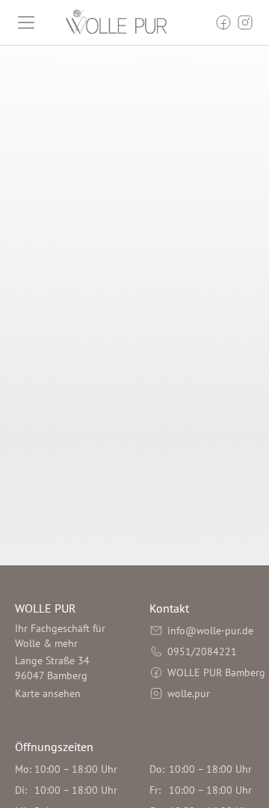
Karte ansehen (48, 693)
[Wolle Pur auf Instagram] (245, 22)
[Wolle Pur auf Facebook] (223, 22)
